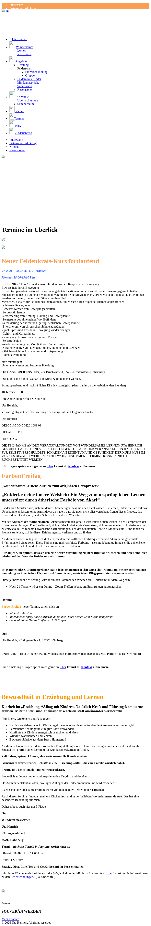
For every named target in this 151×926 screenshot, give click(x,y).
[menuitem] (79, 5)
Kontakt (14, 146)
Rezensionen (25, 89)
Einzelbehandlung (36, 72)
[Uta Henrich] (75, 17)
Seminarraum (25, 104)
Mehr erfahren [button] (10, 919)
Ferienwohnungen (22, 877)
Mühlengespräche (28, 82)
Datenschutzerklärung (23, 8)
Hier (50, 466)
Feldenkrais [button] (24, 68)
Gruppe (30, 75)
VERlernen (24, 54)
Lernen (21, 50)
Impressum (16, 4)
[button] (79, 45)
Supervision (24, 86)
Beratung (23, 65)
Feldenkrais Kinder (29, 79)
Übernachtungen (27, 100)
